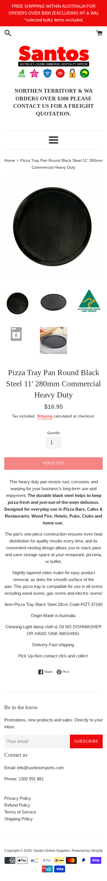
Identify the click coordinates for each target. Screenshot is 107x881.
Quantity (53, 433)
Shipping (45, 416)
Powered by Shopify (87, 851)
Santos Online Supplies (51, 851)
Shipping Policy (18, 818)
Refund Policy (17, 805)
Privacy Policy (17, 798)
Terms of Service (20, 812)
